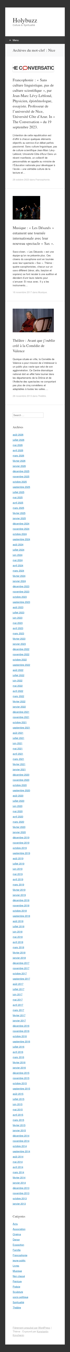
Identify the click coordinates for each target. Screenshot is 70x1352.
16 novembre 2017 (22, 292)
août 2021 (18, 732)
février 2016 (19, 1062)
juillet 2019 (18, 863)
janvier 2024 (19, 581)
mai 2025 (18, 497)
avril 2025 (18, 502)
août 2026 (18, 434)
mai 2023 (18, 623)
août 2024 (18, 544)
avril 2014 (18, 1167)
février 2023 (19, 638)
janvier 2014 (19, 1182)
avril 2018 (18, 942)
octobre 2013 (20, 1198)
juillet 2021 (18, 738)
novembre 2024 (21, 528)
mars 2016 (18, 1057)
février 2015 (19, 1125)
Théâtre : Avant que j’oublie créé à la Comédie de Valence (34, 345)
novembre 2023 (21, 591)
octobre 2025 (20, 481)
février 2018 (19, 952)
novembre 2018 (21, 905)
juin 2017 (17, 994)
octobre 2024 (20, 534)
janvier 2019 (19, 895)
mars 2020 (18, 821)
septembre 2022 (21, 664)
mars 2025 (18, 508)
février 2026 (19, 460)
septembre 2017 (21, 978)
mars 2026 (18, 455)
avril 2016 (18, 1052)
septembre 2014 (21, 1151)
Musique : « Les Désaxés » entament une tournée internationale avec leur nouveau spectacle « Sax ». (33, 235)
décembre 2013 (21, 1188)
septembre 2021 (21, 727)
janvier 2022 (19, 706)
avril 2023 (18, 628)
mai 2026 (18, 445)
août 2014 (18, 1156)
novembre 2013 (21, 1193)
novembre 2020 (21, 780)
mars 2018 (18, 947)
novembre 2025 (21, 476)
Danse (16, 1239)
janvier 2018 (19, 957)
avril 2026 (18, 450)
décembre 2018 (21, 900)
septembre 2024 (21, 539)
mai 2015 (18, 1109)
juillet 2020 (18, 800)
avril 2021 (18, 753)
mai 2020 (18, 811)
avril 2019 (18, 879)
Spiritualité (18, 1302)
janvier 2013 (19, 1203)
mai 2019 (18, 874)
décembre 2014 (21, 1135)
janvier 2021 (19, 769)
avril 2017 (18, 1005)
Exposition (18, 1244)
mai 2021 (18, 748)
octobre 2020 (20, 785)
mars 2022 (18, 696)
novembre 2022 (21, 654)
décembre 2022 (21, 649)
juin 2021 (17, 743)
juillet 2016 (18, 1046)
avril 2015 (18, 1114)
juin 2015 (17, 1104)
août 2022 (18, 670)
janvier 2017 (19, 1020)
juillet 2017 (18, 989)
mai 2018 (18, 937)
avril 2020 (18, 816)
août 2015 (18, 1093)
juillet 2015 (18, 1099)
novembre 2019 (21, 842)
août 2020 (18, 795)
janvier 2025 (19, 518)
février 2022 (19, 701)
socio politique (20, 1297)
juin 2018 (17, 931)
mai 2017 (18, 999)
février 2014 (19, 1177)
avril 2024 (18, 565)
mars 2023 (18, 633)
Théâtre (42, 395)
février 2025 (19, 513)
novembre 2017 (21, 968)
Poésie (16, 1286)
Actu (15, 1224)
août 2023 (18, 607)
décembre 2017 (21, 963)
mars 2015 (18, 1120)
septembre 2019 (21, 853)
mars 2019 (18, 884)
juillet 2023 (18, 612)
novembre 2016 (21, 1031)
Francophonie (42, 179)
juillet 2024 (18, 549)
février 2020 (19, 827)
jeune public (19, 1260)
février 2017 (19, 1015)
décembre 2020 (21, 774)
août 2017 (18, 984)
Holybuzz (25, 20)
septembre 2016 (21, 1041)
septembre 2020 (21, 790)
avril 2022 (18, 691)
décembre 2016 (21, 1025)
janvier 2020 (19, 832)
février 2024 (19, 576)
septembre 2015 (21, 1088)
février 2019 (19, 889)
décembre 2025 (21, 471)
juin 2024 (17, 555)
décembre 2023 (21, 586)
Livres (16, 1265)
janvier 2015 (19, 1130)
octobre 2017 (20, 973)
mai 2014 (18, 1161)
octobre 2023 (20, 596)
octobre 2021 (20, 722)
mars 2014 (18, 1172)
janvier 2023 (19, 644)
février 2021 (19, 764)
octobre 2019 (20, 848)
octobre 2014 (20, 1146)
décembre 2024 (21, 523)
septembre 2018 (21, 916)
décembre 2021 (21, 712)
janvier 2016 (19, 1067)
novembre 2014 (21, 1141)
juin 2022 (17, 680)
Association (19, 1229)
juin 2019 (17, 869)
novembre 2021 (21, 717)
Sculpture (18, 1292)
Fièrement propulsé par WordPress (31, 1327)
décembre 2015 (21, 1073)
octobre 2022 (20, 659)
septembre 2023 (21, 602)
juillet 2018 (18, 926)
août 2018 (18, 921)
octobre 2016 (20, 1036)
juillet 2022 (18, 675)
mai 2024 (18, 560)
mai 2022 (18, 685)
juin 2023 (17, 617)
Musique (42, 292)
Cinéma (17, 1234)
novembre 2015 (21, 1078)
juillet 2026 (18, 440)
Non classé (19, 1276)
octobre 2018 (20, 910)
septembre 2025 (21, 487)
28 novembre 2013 (22, 395)
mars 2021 (18, 759)
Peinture (17, 1281)
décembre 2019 (21, 837)
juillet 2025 (18, 492)
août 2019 (18, 858)
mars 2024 (18, 570)
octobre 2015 (20, 1083)
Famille (17, 1250)
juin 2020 (17, 806)
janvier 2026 (19, 466)
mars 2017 (18, 1010)
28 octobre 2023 (21, 179)
